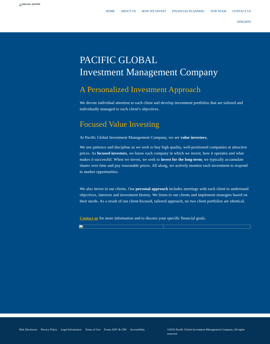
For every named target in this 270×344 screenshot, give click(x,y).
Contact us (89, 218)
